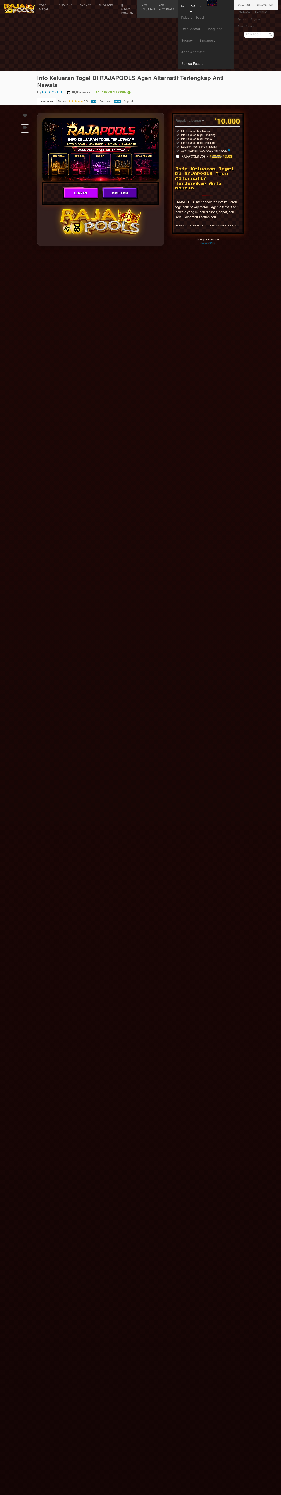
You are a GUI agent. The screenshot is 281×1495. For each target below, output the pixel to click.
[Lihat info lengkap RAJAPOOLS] (229, 150)
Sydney (187, 40)
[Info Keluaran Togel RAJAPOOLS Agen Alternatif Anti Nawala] (100, 150)
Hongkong (214, 29)
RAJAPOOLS (191, 6)
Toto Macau (190, 29)
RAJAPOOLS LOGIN (207, 156)
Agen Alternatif (193, 52)
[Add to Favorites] (25, 117)
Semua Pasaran (246, 26)
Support (128, 101)
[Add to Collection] (25, 128)
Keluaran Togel (192, 17)
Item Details (47, 101)
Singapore (207, 40)
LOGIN (81, 193)
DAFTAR (120, 193)
